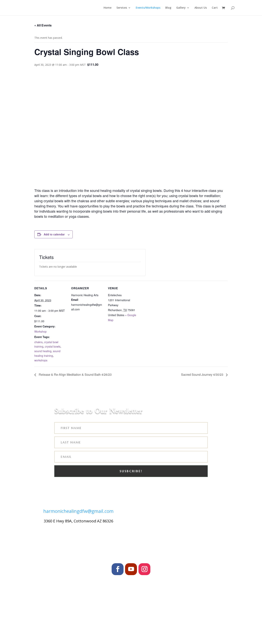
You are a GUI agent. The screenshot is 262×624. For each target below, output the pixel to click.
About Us (200, 7)
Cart (215, 7)
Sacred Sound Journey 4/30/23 (202, 374)
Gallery (181, 7)
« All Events (43, 25)
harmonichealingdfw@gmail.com (78, 511)
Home (107, 7)
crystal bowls (52, 346)
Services (121, 7)
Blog (168, 7)
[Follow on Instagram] (144, 569)
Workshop (40, 331)
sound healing (42, 351)
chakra (38, 342)
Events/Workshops (148, 7)
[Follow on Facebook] (118, 569)
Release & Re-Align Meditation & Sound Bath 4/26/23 (75, 374)
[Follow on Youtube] (131, 569)
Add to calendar (54, 234)
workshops (40, 360)
